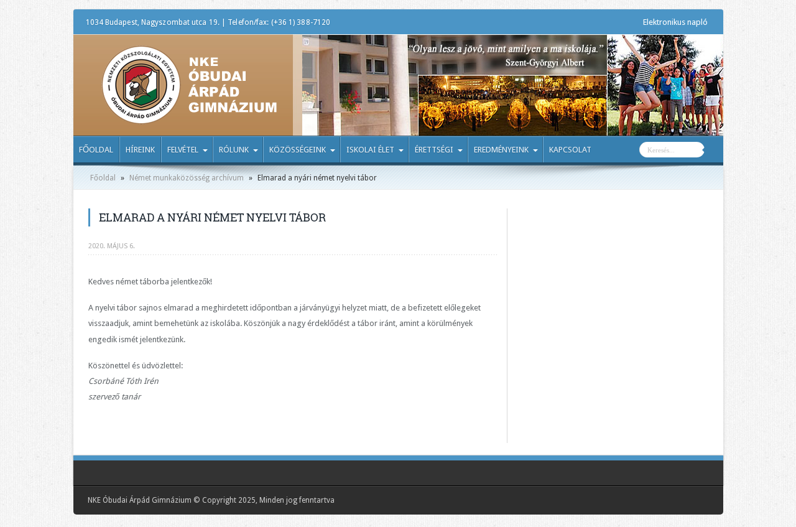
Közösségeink (297, 149)
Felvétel (182, 149)
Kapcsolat (570, 149)
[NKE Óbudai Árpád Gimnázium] (189, 115)
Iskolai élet (370, 149)
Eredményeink (501, 149)
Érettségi (434, 149)
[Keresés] (714, 151)
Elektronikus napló (675, 22)
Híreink (140, 149)
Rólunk (234, 149)
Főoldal (96, 149)
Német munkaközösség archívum (186, 178)
